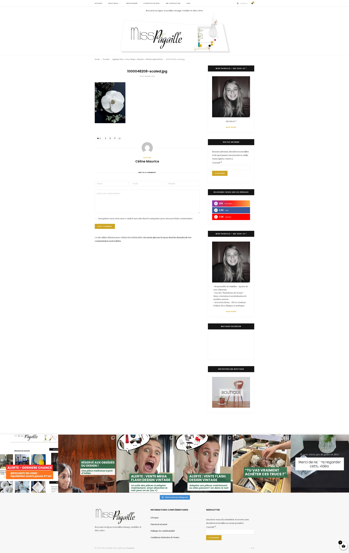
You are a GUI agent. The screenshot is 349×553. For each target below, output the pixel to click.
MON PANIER (131, 3)
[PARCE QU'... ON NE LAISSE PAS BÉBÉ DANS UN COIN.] (203, 464)
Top (252, 548)
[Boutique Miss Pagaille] (231, 407)
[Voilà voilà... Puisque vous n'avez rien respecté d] (320, 464)
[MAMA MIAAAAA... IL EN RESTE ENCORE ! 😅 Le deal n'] (145, 464)
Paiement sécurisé (159, 524)
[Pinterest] (115, 138)
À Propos (155, 518)
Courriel (217, 163)
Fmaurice (130, 548)
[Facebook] (105, 138)
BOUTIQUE (113, 3)
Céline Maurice (147, 161)
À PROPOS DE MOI (152, 3)
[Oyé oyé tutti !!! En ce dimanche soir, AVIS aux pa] (87, 464)
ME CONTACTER (173, 3)
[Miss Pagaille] (174, 34)
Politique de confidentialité (163, 531)
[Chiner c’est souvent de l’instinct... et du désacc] (262, 464)
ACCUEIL (98, 3)
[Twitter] (110, 138)
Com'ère (233, 286)
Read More (231, 127)
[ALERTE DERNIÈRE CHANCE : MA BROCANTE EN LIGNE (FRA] (29, 464)
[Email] (119, 138)
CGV (188, 3)
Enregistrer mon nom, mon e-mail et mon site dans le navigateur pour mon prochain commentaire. (145, 218)
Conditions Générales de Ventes (165, 537)
